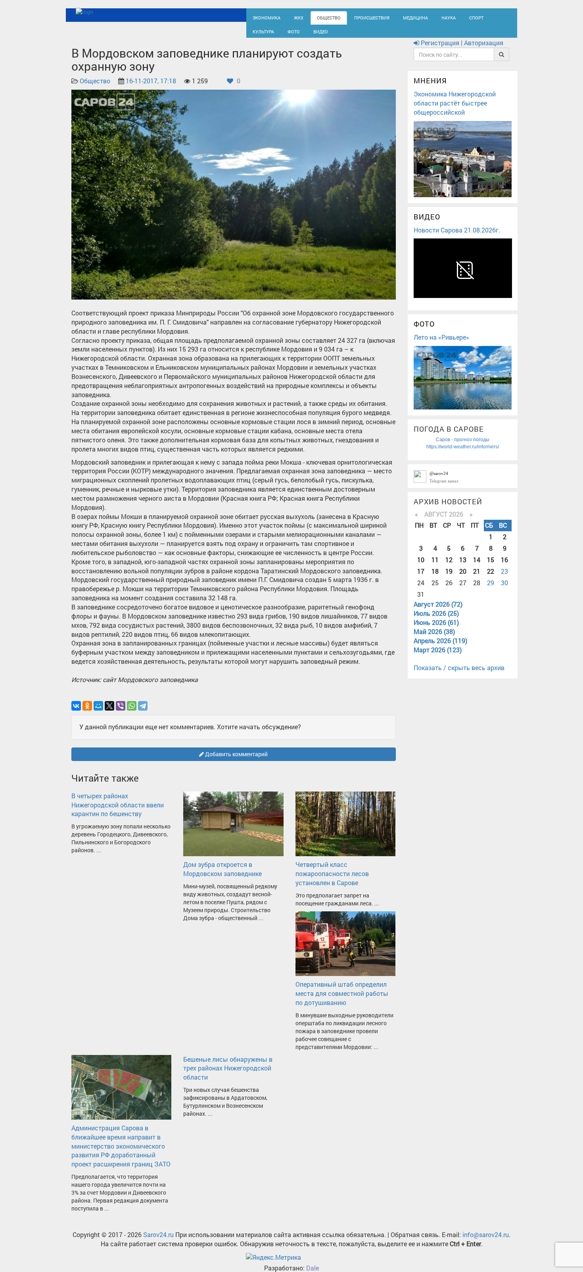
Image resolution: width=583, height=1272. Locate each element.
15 (490, 567)
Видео (282, 34)
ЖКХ (292, 17)
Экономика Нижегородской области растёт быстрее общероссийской (455, 110)
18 (435, 578)
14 (476, 567)
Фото (257, 34)
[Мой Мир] (98, 713)
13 (462, 567)
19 (449, 578)
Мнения (430, 88)
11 (435, 567)
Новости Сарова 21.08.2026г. (457, 237)
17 (420, 578)
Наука (424, 17)
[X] (109, 713)
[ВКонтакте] (76, 713)
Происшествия (357, 17)
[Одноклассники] (87, 713)
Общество (319, 17)
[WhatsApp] (131, 713)
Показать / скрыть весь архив (459, 675)
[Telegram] (143, 713)
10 (420, 567)
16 (504, 567)
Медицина (395, 17)
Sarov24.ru (158, 1241)
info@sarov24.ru (485, 1241)
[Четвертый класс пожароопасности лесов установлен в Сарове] (345, 830)
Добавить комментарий (236, 761)
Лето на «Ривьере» (441, 344)
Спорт (449, 17)
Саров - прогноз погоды (462, 447)
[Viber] (120, 713)
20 (462, 578)
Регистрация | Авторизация (461, 50)
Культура (478, 17)
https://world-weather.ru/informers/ (462, 454)
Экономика (264, 17)
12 (449, 567)
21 (476, 578)
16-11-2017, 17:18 (151, 88)
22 (490, 578)
